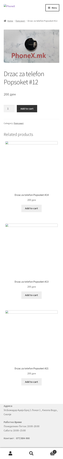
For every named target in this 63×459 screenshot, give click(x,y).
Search (31, 453)
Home (10, 20)
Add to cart (27, 108)
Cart (48, 450)
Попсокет (20, 20)
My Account (10, 453)
